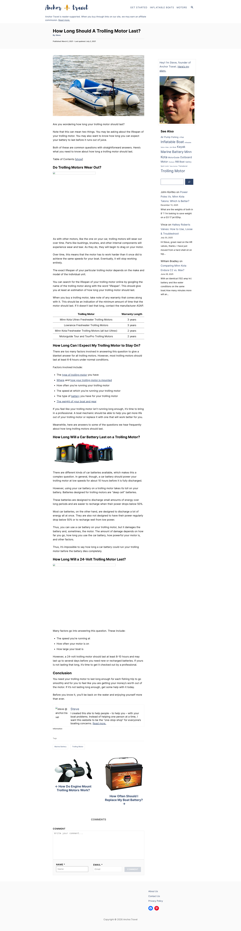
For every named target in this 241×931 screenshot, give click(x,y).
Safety (188, 162)
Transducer (183, 166)
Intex (167, 147)
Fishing (174, 137)
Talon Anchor (173, 166)
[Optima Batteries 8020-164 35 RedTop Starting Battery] (84, 468)
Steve (58, 35)
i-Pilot (181, 137)
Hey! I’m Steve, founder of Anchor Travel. (175, 66)
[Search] (189, 182)
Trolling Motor (77, 747)
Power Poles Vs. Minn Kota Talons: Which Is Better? (175, 197)
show (79, 159)
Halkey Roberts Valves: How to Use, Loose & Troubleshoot (177, 229)
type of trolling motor (74, 374)
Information (57, 729)
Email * (98, 864)
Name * (60, 864)
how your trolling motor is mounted (91, 380)
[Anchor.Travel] (67, 7)
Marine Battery (60, 747)
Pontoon (171, 162)
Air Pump (165, 137)
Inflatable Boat (172, 142)
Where (60, 380)
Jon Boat (172, 147)
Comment (59, 828)
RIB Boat (180, 161)
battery (75, 396)
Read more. (64, 20)
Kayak (181, 146)
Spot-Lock (165, 166)
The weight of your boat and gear (76, 401)
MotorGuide (173, 157)
